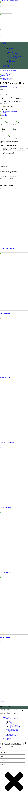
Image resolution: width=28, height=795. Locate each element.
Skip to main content (13, 0)
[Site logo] (7, 5)
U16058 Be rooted (4, 75)
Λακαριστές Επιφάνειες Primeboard (14, 56)
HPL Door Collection (13, 53)
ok (0, 747)
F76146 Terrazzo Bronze (7, 248)
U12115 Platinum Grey (5, 79)
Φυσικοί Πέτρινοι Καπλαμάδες (13, 64)
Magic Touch (12, 61)
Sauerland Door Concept (14, 55)
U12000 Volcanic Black (7, 442)
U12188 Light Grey (5, 572)
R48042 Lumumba (5, 313)
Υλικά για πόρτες (10, 52)
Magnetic (11, 62)
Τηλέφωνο (2, 760)
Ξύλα (10, 49)
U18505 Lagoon (5, 702)
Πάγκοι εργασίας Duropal (12, 729)
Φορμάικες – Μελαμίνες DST (12, 718)
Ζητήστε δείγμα (3, 86)
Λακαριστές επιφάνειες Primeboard (13, 87)
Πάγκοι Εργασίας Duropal (12, 57)
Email (1, 756)
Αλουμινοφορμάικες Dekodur (12, 58)
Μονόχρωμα (11, 48)
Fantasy (10, 51)
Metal (10, 60)
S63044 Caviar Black (6, 378)
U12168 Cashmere (5, 507)
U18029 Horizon (5, 637)
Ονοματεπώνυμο (4, 752)
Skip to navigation (4, 0)
